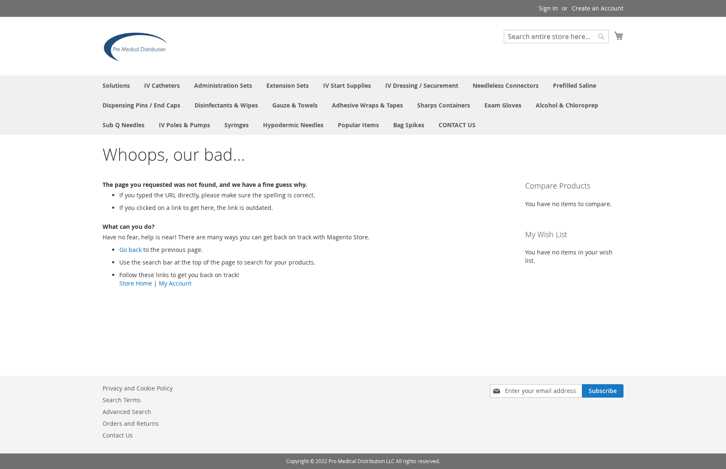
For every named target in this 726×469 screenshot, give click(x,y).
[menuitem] (116, 85)
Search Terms (122, 400)
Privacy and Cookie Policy (138, 388)
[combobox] (556, 36)
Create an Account (597, 8)
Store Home (135, 283)
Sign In (548, 8)
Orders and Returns (131, 423)
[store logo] (138, 45)
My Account (175, 283)
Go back (130, 250)
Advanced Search (127, 412)
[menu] (363, 105)
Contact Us (118, 435)
